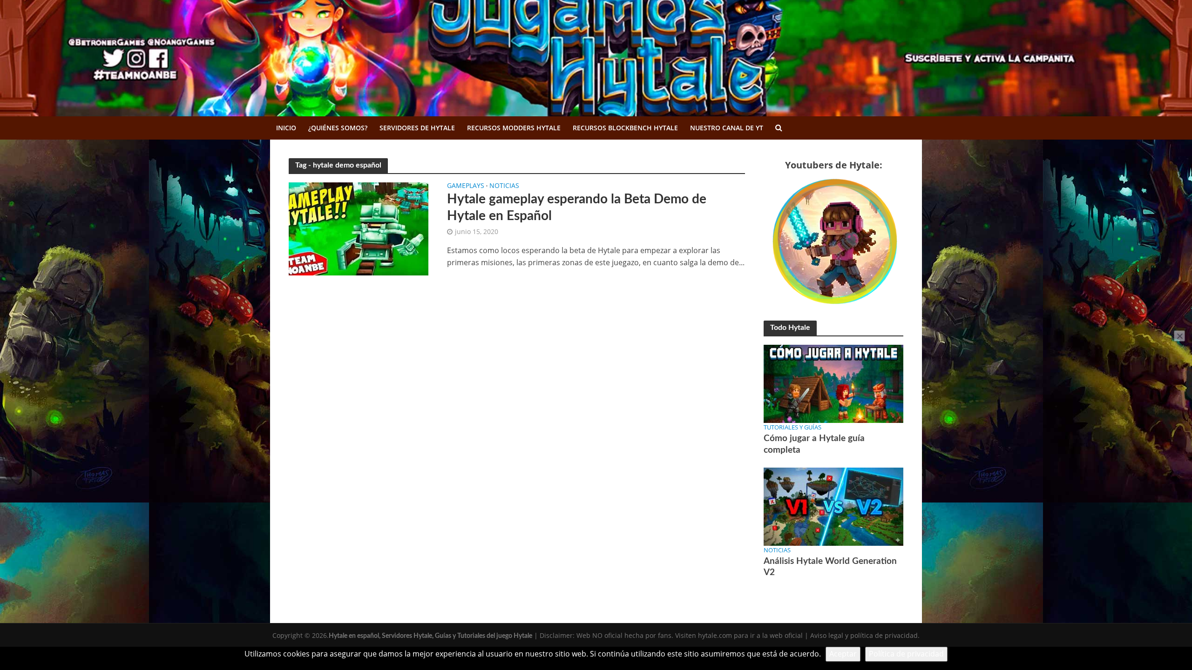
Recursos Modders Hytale (514, 127)
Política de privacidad (906, 654)
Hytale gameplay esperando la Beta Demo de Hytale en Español (576, 207)
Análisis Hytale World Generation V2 (830, 567)
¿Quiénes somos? (337, 127)
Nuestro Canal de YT (726, 127)
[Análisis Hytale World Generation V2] (833, 505)
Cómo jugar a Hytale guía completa (814, 444)
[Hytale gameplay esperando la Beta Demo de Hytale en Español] (358, 228)
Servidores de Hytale (417, 127)
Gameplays (465, 186)
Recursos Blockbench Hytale (625, 127)
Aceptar (843, 654)
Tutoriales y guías (792, 427)
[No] (1179, 336)
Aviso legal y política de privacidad (864, 635)
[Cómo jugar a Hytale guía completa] (833, 383)
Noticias (504, 186)
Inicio (286, 127)
